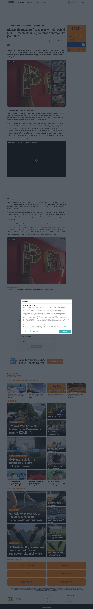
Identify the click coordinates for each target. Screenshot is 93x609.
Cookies (30, 327)
